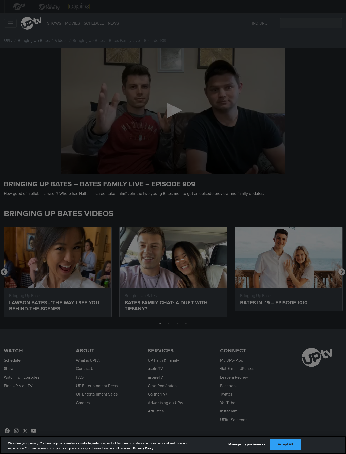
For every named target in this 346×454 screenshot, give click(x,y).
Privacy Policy (143, 448)
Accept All (285, 444)
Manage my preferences (246, 444)
